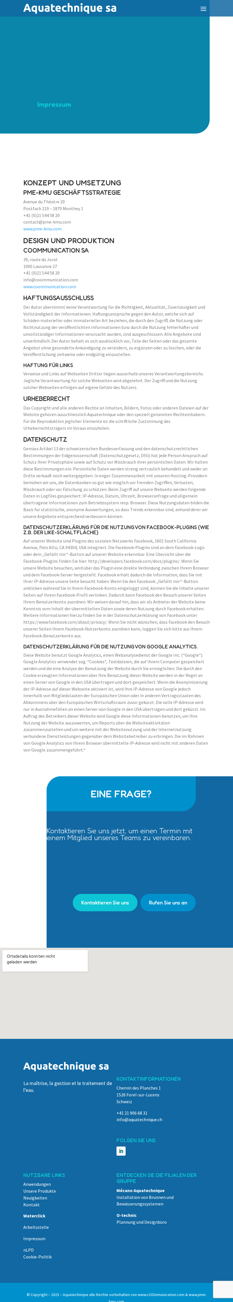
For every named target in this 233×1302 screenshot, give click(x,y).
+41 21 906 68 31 (131, 1113)
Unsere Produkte (39, 1191)
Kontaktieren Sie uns (105, 902)
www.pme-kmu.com (42, 229)
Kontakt (31, 1204)
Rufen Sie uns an (168, 902)
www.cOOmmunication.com (161, 1294)
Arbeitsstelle (36, 1227)
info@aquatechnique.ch (139, 1119)
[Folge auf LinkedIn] (121, 1151)
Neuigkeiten (35, 1198)
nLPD (28, 1250)
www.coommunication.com (49, 286)
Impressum (34, 1238)
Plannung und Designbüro (141, 1222)
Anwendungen (37, 1184)
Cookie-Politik (37, 1257)
